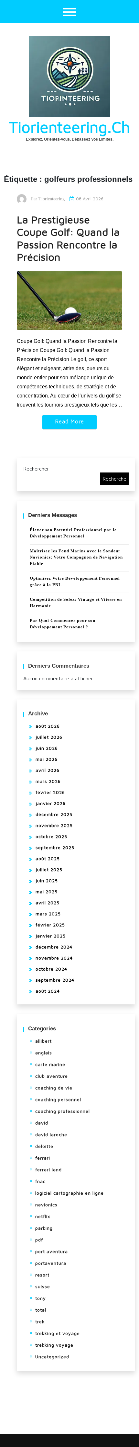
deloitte (44, 1146)
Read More (69, 421)
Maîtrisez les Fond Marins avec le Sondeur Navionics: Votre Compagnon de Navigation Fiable (76, 557)
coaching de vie (53, 1087)
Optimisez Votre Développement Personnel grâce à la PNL (75, 581)
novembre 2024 (54, 958)
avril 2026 (47, 770)
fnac (40, 1181)
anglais (43, 1052)
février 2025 (50, 924)
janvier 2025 (51, 935)
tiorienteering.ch (69, 127)
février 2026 (50, 792)
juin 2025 (47, 880)
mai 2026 (47, 759)
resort (42, 1274)
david (41, 1123)
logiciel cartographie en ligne (69, 1193)
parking (44, 1228)
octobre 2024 (51, 969)
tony (40, 1298)
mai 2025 (47, 891)
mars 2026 (48, 781)
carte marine (50, 1064)
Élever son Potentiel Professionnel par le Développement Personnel (73, 533)
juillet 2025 (49, 869)
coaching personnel (58, 1099)
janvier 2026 (51, 803)
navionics (46, 1204)
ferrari (42, 1158)
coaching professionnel (62, 1111)
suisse (42, 1286)
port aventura (51, 1251)
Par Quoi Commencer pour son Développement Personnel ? (62, 623)
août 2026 (48, 726)
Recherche (114, 479)
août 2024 (48, 991)
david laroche (51, 1134)
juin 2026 (47, 748)
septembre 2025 (55, 847)
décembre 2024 (54, 947)
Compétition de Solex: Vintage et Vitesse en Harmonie (76, 602)
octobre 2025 (51, 836)
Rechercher (36, 469)
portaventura (50, 1263)
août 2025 (48, 858)
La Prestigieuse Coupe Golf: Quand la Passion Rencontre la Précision (68, 238)
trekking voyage (54, 1345)
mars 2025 (48, 913)
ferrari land (48, 1169)
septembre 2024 (55, 980)
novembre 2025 (54, 825)
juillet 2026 (49, 737)
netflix (42, 1216)
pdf (39, 1239)
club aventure (51, 1076)
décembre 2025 (54, 814)
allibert (43, 1041)
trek (40, 1321)
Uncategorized (52, 1356)
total (40, 1310)
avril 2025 (47, 902)
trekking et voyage (57, 1333)
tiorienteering (51, 198)
